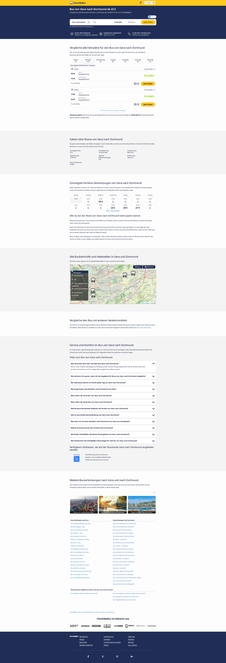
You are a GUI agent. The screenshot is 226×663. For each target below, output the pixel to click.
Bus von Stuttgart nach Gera (79, 574)
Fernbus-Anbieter (86, 645)
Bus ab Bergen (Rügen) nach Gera (81, 523)
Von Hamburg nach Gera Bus (79, 549)
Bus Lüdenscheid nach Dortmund (123, 549)
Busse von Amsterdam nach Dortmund (124, 523)
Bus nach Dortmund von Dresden (123, 533)
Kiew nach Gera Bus (76, 558)
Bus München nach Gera (78, 568)
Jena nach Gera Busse (77, 555)
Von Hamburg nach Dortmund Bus (123, 542)
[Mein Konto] (140, 3)
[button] (93, 291)
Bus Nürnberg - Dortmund (121, 558)
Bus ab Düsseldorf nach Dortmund (123, 536)
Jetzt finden (148, 84)
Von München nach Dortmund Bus (123, 552)
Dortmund (150, 267)
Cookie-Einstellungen (112, 642)
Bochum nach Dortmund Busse (122, 530)
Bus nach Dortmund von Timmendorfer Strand (127, 577)
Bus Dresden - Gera (76, 533)
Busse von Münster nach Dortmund (123, 555)
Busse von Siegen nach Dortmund (123, 571)
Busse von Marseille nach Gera (80, 565)
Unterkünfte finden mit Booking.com (82, 26)
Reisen (106, 645)
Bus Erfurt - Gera (76, 542)
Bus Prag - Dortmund (119, 568)
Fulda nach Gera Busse (77, 546)
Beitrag (131, 642)
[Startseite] (78, 3)
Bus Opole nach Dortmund (121, 565)
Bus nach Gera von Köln (78, 562)
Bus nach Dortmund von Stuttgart (123, 574)
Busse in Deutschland (84, 612)
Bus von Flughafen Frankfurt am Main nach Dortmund (129, 593)
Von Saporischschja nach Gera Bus (81, 571)
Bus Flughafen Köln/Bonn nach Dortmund (125, 596)
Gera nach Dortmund (143, 328)
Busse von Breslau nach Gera (79, 530)
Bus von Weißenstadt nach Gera (80, 577)
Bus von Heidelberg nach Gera (80, 552)
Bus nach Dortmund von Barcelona (123, 527)
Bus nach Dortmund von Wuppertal (123, 584)
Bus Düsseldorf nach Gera (78, 536)
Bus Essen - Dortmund (119, 539)
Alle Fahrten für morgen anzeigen (113, 110)
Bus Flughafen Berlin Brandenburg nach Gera (84, 593)
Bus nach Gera (96, 612)
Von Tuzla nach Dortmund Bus (122, 581)
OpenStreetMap (146, 303)
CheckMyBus (73, 612)
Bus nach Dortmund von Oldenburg (124, 562)
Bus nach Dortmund (108, 612)
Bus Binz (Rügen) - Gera (78, 527)
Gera (138, 267)
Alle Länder (132, 645)
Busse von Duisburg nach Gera (80, 539)
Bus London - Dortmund (120, 546)
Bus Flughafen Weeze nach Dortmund (124, 600)
